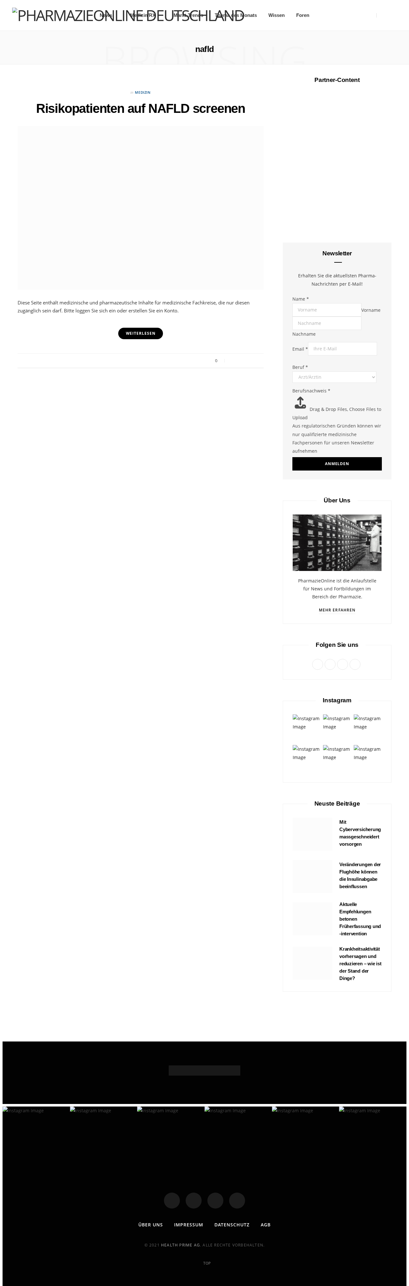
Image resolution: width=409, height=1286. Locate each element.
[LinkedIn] (237, 1201)
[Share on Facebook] (233, 361)
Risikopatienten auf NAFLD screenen (140, 108)
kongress (337, 182)
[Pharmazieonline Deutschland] (128, 15)
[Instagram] (215, 1201)
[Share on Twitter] (241, 361)
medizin (143, 92)
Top (206, 1263)
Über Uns (150, 1225)
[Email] (257, 361)
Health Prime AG (180, 1245)
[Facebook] (172, 1201)
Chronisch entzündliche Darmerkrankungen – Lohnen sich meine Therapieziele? (337, 203)
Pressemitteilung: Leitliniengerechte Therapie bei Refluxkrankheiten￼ (337, 585)
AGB (266, 1225)
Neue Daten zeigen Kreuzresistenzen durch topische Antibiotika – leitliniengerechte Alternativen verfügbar (337, 705)
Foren (302, 15)
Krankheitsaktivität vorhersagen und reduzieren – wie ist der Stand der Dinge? (360, 963)
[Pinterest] (249, 361)
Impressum (188, 1225)
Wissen (276, 15)
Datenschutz (232, 1225)
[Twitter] (194, 1201)
